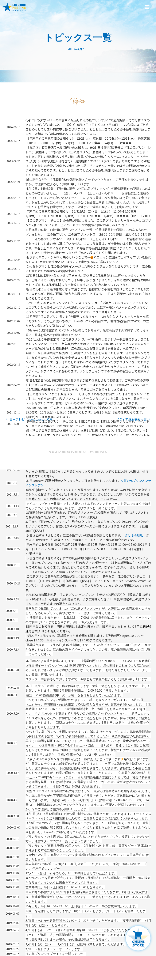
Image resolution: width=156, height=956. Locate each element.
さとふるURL (134, 535)
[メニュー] (147, 7)
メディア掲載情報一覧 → (133, 419)
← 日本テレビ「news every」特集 (29, 419)
